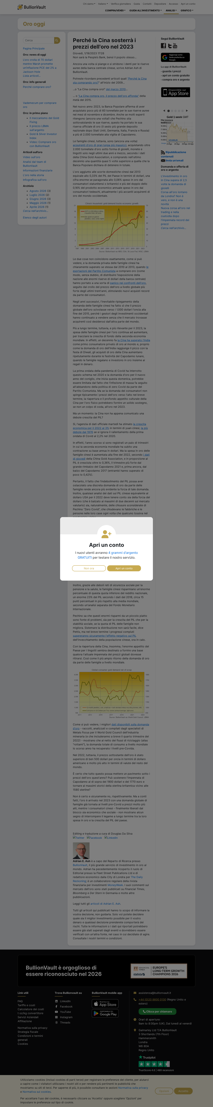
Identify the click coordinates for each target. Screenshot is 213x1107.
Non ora (89, 568)
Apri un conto (124, 568)
